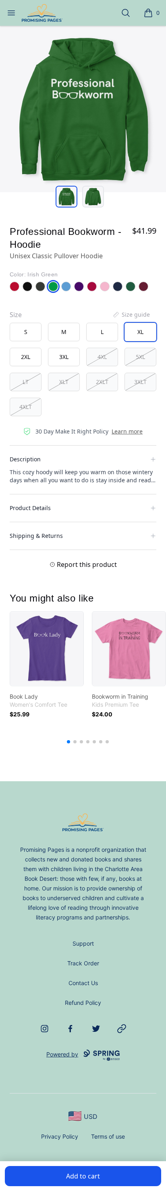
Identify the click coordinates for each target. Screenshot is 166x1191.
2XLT (102, 382)
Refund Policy (83, 1002)
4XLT (25, 407)
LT (26, 382)
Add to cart (83, 1176)
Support (83, 943)
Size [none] (16, 314)
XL (140, 332)
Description (25, 459)
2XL (25, 357)
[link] (46, 649)
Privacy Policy (59, 1136)
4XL (102, 357)
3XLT (140, 382)
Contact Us (83, 982)
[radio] (26, 332)
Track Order (83, 963)
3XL (63, 357)
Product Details (30, 508)
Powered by (62, 1054)
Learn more (127, 431)
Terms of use (108, 1136)
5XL (140, 357)
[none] (131, 315)
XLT (63, 382)
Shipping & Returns (36, 535)
